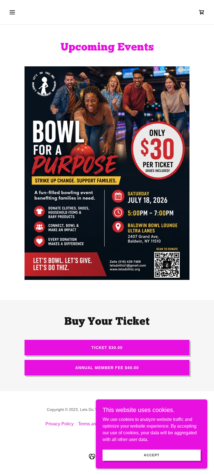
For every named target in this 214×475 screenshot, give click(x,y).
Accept (151, 455)
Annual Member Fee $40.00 (107, 367)
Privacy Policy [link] (59, 423)
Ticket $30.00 (107, 347)
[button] (30, 12)
